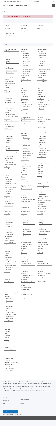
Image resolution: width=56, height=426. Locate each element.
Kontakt (6, 30)
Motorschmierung (10, 72)
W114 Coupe (26, 277)
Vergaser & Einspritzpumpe (9, 62)
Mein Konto (7, 28)
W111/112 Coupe (43, 194)
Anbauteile (8, 110)
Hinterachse (7, 87)
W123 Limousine (10, 354)
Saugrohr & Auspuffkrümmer (10, 67)
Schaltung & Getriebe (9, 81)
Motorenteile (7, 52)
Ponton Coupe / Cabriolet (12, 116)
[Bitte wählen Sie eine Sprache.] (36, 1)
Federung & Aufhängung (10, 83)
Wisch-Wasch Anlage (9, 126)
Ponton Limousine (10, 114)
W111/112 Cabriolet (43, 196)
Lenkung (7, 96)
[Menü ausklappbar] (2, 1)
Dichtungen (7, 112)
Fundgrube (24, 298)
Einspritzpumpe (42, 142)
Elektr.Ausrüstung (27, 231)
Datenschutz (40, 25)
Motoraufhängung (9, 77)
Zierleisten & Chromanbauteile (12, 120)
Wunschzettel (24, 25)
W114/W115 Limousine (28, 275)
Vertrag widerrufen (10, 411)
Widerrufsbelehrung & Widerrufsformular (10, 34)
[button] (43, 1)
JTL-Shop (48, 417)
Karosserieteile (9, 108)
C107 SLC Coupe (43, 113)
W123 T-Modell (9, 358)
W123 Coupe (9, 356)
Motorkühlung (9, 74)
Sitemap (6, 37)
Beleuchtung (7, 118)
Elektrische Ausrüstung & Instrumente (10, 103)
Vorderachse (7, 85)
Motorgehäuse (9, 55)
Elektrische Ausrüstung (11, 70)
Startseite (7, 25)
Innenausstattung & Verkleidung (9, 123)
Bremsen (7, 93)
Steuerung (8, 59)
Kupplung (7, 79)
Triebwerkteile (9, 57)
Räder (6, 89)
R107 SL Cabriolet (43, 115)
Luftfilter (8, 64)
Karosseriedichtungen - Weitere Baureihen (26, 295)
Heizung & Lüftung (9, 128)
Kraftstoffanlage (8, 98)
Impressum (40, 30)
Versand (20, 414)
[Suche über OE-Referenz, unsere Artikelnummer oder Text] (53, 5)
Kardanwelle (7, 91)
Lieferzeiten (23, 28)
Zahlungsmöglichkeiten (26, 30)
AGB (38, 28)
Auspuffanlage (8, 100)
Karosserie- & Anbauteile (10, 106)
